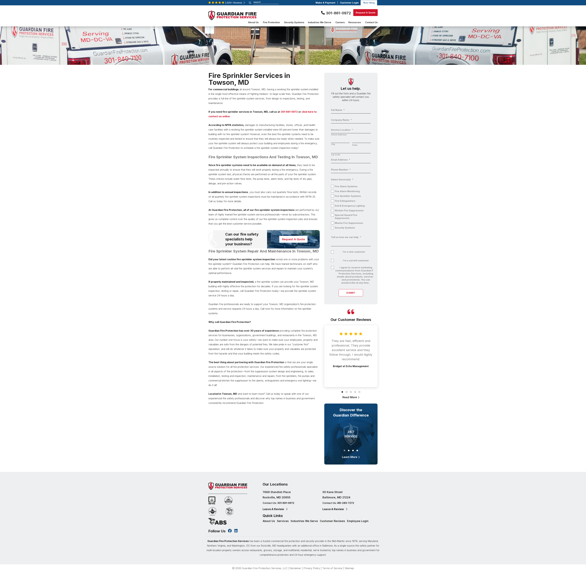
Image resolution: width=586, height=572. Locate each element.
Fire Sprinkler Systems (348, 196)
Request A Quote (365, 12)
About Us (269, 521)
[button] (342, 391)
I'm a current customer (356, 260)
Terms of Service (332, 568)
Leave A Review (274, 509)
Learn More (350, 457)
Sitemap (349, 568)
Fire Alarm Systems (346, 186)
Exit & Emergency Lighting (350, 205)
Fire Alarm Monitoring (347, 191)
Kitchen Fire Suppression (349, 210)
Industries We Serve (305, 521)
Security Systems (345, 227)
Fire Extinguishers (345, 200)
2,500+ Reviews (234, 2)
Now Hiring (369, 2)
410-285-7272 (345, 502)
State (354, 145)
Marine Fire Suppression (349, 223)
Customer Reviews (333, 521)
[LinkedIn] (236, 531)
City (333, 144)
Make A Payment (325, 2)
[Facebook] (230, 531)
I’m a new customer (354, 251)
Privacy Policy (312, 568)
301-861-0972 (338, 13)
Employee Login (358, 521)
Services (283, 521)
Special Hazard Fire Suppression (346, 217)
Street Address (339, 135)
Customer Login (349, 2)
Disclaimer (295, 568)
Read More (350, 397)
